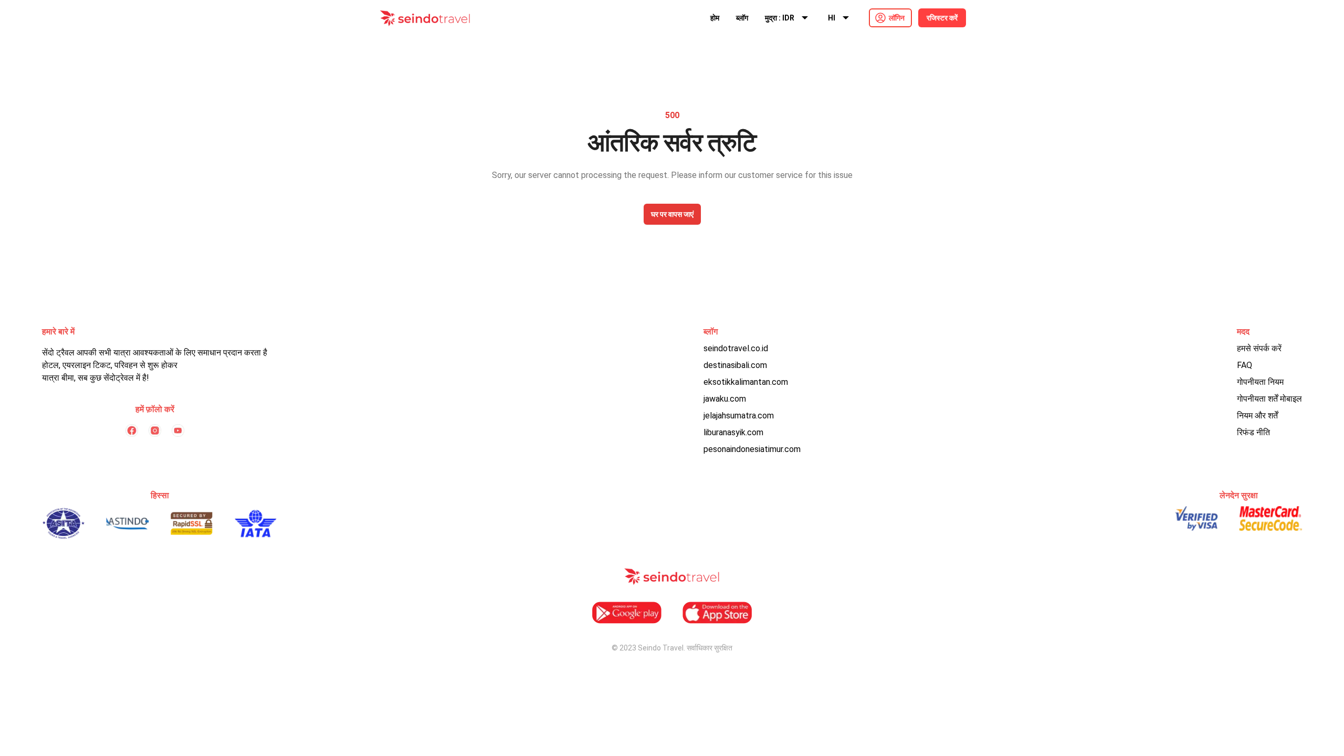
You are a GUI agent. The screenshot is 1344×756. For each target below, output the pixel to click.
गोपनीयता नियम (1260, 382)
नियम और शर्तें (1257, 416)
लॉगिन (897, 18)
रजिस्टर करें (942, 18)
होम (714, 18)
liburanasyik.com (733, 432)
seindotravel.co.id (736, 348)
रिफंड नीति (1253, 432)
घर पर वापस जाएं (672, 214)
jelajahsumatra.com (739, 416)
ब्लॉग (742, 18)
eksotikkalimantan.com (746, 382)
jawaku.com (725, 399)
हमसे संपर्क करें (1259, 348)
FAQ (1244, 365)
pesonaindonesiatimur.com (752, 449)
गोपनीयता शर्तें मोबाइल (1269, 399)
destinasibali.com (735, 365)
